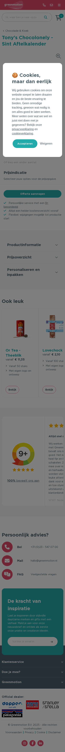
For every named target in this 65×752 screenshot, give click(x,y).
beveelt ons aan (23, 480)
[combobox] (21, 17)
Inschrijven (52, 641)
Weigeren (46, 143)
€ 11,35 (15, 359)
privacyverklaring (23, 129)
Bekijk (12, 389)
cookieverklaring (22, 133)
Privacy (29, 732)
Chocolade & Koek (17, 30)
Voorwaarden (13, 732)
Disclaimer (54, 732)
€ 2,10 (51, 354)
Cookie (41, 732)
